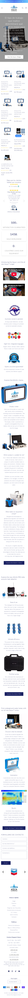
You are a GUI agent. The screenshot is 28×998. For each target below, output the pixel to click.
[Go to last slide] (3, 872)
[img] (14, 184)
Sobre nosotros (14, 914)
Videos (14, 905)
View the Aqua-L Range (14, 57)
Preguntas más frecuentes (14, 908)
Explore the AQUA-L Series (14, 562)
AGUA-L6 (17, 87)
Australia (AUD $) (13, 981)
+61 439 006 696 (14, 959)
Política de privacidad (14, 932)
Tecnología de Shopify (16, 994)
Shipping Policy (14, 930)
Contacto (14, 917)
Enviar (6, 863)
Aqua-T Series (5, 168)
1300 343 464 (14, 949)
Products (14, 903)
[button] (2, 8)
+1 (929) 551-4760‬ (14, 954)
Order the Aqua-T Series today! (14, 828)
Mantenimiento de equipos (14, 910)
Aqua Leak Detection (13, 992)
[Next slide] (25, 872)
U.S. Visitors (14, 912)
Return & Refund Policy (14, 927)
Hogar (14, 901)
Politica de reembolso (14, 925)
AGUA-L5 (4, 118)
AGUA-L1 (4, 145)
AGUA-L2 (17, 116)
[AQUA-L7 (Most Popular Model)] (14, 207)
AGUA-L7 (4, 89)
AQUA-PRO (17, 143)
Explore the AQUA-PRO (14, 694)
